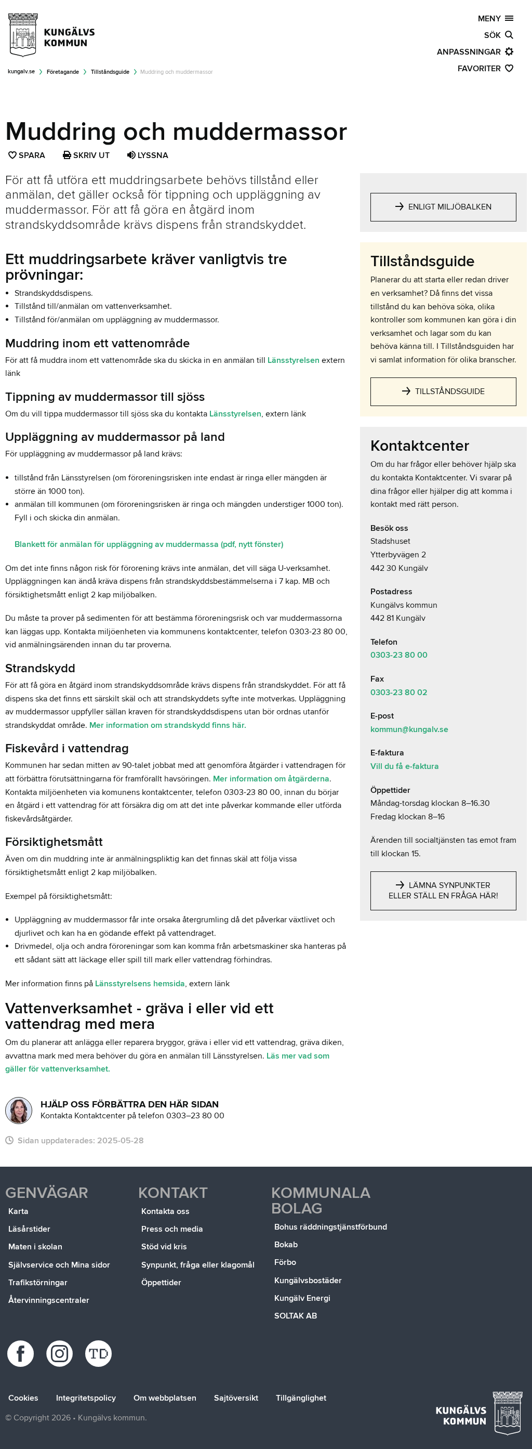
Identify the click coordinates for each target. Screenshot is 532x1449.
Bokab (286, 1244)
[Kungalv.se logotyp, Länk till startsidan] (52, 35)
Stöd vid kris (164, 1247)
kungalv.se (21, 71)
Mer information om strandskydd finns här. (167, 725)
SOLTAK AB (295, 1316)
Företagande (63, 72)
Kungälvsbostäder (308, 1280)
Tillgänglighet (301, 1398)
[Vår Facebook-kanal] (22, 1353)
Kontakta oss (165, 1211)
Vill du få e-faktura (404, 766)
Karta (18, 1211)
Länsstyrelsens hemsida (140, 983)
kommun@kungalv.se (409, 729)
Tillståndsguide (110, 72)
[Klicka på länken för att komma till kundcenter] (18, 1110)
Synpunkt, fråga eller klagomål (198, 1265)
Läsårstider (29, 1229)
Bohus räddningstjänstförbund (330, 1227)
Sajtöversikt (236, 1398)
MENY (491, 19)
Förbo (285, 1262)
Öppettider (161, 1282)
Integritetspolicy (86, 1398)
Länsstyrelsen (294, 360)
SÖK (494, 35)
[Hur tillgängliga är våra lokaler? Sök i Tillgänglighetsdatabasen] (100, 1353)
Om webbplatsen (165, 1398)
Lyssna (152, 155)
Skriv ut (90, 155)
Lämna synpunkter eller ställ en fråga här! (443, 890)
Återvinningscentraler (48, 1300)
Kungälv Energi (302, 1298)
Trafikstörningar (38, 1282)
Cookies (23, 1398)
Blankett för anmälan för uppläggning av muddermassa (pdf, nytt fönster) (149, 544)
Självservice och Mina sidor (59, 1265)
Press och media (172, 1229)
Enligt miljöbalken (448, 207)
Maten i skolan (35, 1247)
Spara (32, 156)
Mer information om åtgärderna (271, 779)
